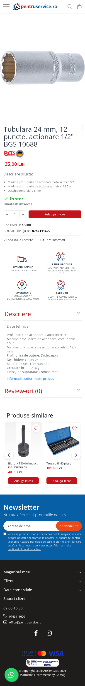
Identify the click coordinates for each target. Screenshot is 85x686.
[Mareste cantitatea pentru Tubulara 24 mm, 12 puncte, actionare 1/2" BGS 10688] (22, 214)
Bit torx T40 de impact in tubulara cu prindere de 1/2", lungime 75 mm (23, 465)
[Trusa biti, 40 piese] (61, 440)
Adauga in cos (55, 214)
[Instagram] (49, 633)
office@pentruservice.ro (24, 622)
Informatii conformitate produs (30, 379)
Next (81, 72)
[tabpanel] (42, 68)
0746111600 (16, 616)
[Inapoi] (81, 127)
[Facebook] (36, 633)
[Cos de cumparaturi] (79, 6)
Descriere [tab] (18, 314)
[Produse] (6, 7)
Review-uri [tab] (23, 391)
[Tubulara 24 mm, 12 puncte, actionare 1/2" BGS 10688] (42, 68)
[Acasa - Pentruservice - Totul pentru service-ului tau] (35, 6)
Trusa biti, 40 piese (58, 463)
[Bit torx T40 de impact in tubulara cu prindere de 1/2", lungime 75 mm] (23, 440)
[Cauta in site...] (70, 6)
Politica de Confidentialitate (24, 549)
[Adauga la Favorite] (36, 428)
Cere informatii (55, 240)
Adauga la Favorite (20, 240)
